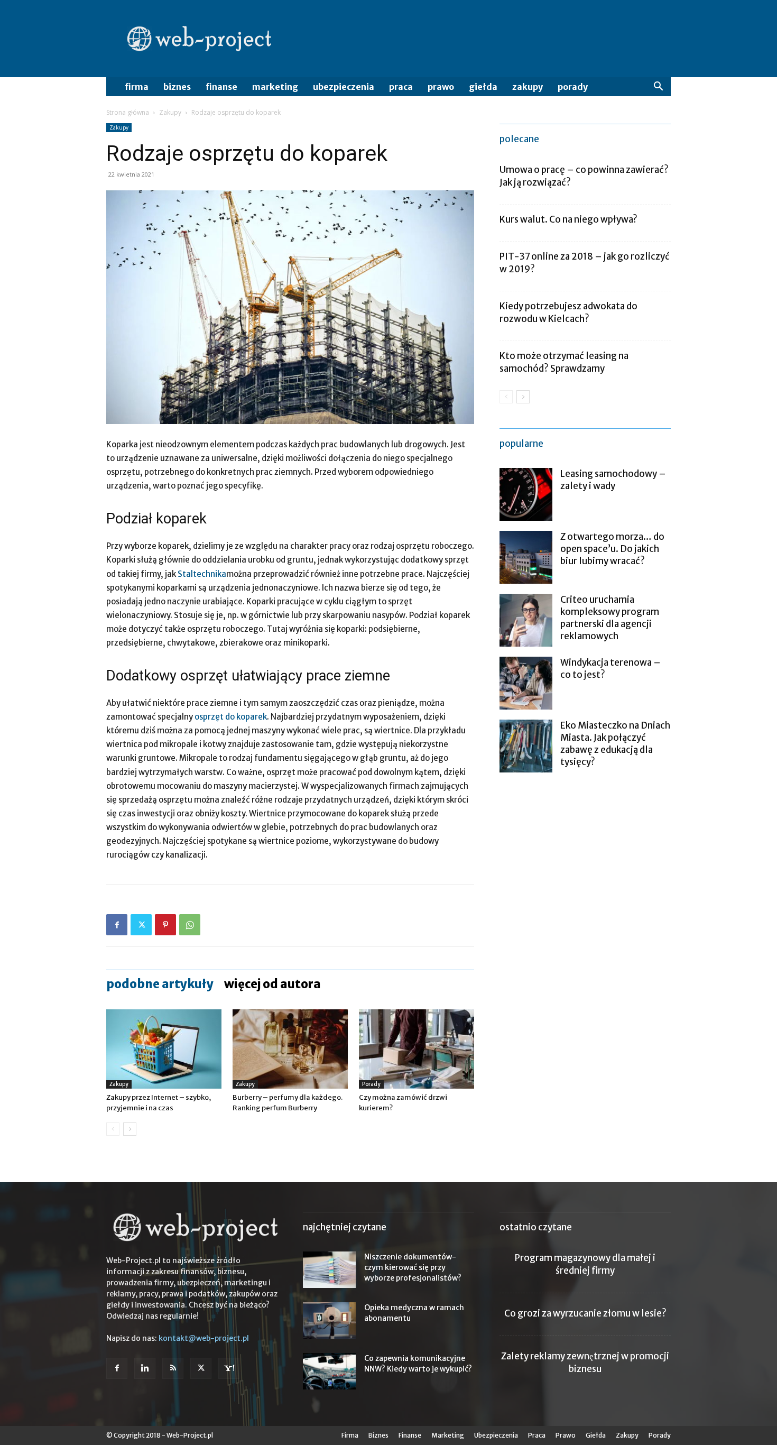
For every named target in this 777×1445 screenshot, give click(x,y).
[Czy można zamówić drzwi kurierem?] (416, 1049)
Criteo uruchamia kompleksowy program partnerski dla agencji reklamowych (609, 618)
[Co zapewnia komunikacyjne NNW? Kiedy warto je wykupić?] (329, 1371)
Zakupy (527, 86)
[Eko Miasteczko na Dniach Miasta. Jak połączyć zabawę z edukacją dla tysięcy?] (526, 746)
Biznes (177, 86)
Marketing (275, 86)
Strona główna (127, 112)
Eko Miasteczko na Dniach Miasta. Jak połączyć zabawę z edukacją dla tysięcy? (615, 744)
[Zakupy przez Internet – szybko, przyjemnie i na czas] (163, 1049)
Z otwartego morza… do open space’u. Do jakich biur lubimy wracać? (612, 549)
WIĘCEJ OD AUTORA (272, 984)
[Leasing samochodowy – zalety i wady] (526, 494)
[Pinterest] (165, 924)
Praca (401, 86)
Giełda (483, 86)
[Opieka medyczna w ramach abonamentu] (329, 1320)
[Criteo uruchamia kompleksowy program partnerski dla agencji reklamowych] (526, 620)
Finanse (221, 86)
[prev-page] (112, 1129)
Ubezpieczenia (343, 86)
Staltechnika (202, 574)
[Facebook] (116, 924)
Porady (573, 86)
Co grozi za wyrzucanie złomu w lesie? (585, 1313)
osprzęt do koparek (231, 717)
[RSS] (172, 1368)
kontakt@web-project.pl (204, 1338)
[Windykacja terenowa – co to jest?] (526, 683)
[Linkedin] (144, 1368)
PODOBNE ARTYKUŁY (160, 984)
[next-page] (129, 1129)
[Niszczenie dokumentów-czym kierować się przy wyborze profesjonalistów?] (329, 1269)
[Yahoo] (228, 1368)
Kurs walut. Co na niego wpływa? (568, 219)
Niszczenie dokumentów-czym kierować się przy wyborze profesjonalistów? (412, 1267)
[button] (658, 87)
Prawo (441, 86)
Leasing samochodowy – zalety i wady (613, 480)
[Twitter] (141, 924)
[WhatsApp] (189, 924)
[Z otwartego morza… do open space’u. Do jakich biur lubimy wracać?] (526, 557)
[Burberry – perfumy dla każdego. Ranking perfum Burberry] (290, 1049)
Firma (137, 86)
